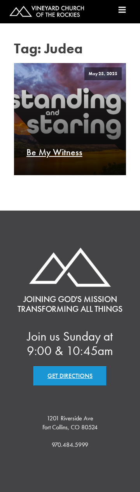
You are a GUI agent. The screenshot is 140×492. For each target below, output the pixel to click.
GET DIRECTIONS (70, 376)
